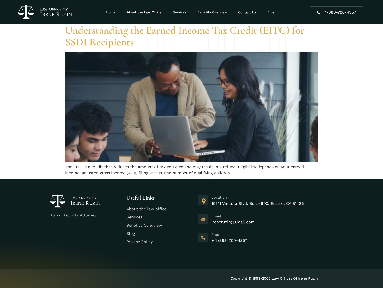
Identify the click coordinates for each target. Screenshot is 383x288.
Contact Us (247, 12)
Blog (270, 12)
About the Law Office (144, 12)
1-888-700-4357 (340, 12)
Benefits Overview (212, 12)
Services (179, 12)
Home (111, 12)
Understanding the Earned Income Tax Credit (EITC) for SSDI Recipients (184, 36)
